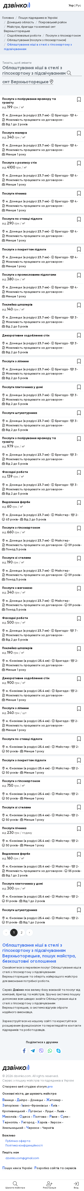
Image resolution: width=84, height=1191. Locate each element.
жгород (27, 1122)
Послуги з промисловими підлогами (29, 274)
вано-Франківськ (34, 1105)
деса (24, 1116)
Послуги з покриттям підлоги (24, 249)
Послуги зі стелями (16, 558)
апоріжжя (10, 1105)
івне (53, 1116)
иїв (54, 1105)
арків (42, 1122)
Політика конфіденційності (24, 1145)
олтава (39, 1116)
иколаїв (9, 1116)
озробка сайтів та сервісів (55, 1168)
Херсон (55, 1122)
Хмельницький (12, 1128)
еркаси (32, 1128)
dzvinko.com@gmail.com (22, 1158)
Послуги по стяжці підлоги (22, 219)
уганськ (35, 1111)
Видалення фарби (16, 502)
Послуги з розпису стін (19, 162)
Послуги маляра (14, 133)
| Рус (75, 5)
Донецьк (36, 1100)
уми (64, 1116)
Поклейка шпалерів (17, 304)
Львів (60, 1111)
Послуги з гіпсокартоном (21, 527)
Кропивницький (13, 1111)
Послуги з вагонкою (17, 588)
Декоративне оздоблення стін (25, 335)
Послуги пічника (14, 193)
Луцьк (49, 1111)
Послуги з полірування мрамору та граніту (29, 100)
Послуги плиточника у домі (22, 387)
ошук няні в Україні (17, 1168)
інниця (8, 1100)
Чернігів (48, 1128)
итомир (53, 1100)
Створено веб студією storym (27, 1086)
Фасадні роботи (15, 472)
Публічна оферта (17, 1141)
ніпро (22, 1100)
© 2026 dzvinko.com (16, 1076)
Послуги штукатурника (19, 413)
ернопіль (10, 1122)
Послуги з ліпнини (15, 361)
